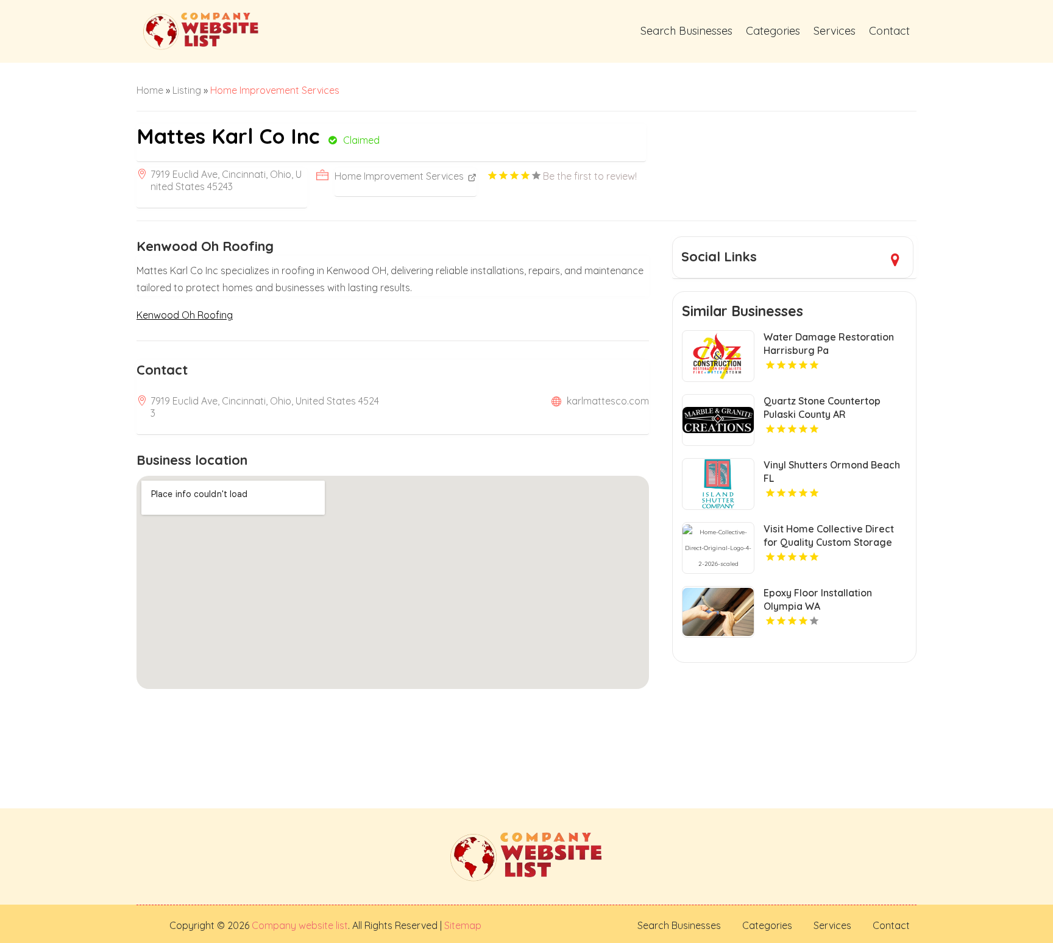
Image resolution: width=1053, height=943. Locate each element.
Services (835, 31)
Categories (773, 31)
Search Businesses (686, 31)
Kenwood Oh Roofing (184, 315)
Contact (889, 31)
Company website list (300, 925)
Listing (186, 90)
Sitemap (461, 925)
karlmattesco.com (608, 401)
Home (149, 90)
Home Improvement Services (274, 90)
